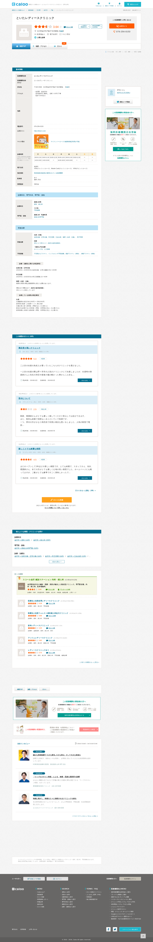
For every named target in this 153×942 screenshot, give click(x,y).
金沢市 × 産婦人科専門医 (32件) (26, 548)
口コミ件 (69, 27)
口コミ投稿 (40, 906)
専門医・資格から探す (69, 899)
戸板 (52, 10)
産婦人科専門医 (39, 217)
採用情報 (23, 929)
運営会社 (14, 929)
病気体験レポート (42, 899)
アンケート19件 (65, 589)
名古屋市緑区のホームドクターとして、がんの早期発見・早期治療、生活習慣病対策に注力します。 (61, 801)
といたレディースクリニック (35, 17)
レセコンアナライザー (118, 906)
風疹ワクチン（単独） (73, 253)
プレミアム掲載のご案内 (118, 894)
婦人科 (40, 204)
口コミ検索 (40, 897)
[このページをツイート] (115, 929)
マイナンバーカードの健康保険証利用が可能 (65, 141)
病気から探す (66, 892)
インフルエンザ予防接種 (56, 253)
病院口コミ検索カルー (18, 10)
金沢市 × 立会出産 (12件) (76, 556)
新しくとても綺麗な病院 (30, 449)
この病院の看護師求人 (84, 26)
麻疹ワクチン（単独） (88, 253)
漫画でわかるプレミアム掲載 (120, 897)
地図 (61, 31)
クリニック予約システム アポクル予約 (123, 902)
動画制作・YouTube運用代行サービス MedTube (126, 919)
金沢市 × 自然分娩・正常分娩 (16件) (28, 556)
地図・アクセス (32, 689)
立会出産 (58, 237)
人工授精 (47, 249)
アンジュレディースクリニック (40, 638)
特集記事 (40, 902)
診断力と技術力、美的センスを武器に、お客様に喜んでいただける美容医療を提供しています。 (61, 758)
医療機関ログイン (123, 158)
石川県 (39, 10)
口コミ (44, 689)
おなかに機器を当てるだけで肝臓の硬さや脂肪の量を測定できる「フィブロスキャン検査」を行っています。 (61, 780)
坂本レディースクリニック (38, 625)
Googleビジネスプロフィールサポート (123, 914)
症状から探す (66, 894)
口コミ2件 (52, 640)
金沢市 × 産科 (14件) (22, 540)
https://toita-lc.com (40, 131)
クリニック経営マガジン (118, 909)
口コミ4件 (52, 652)
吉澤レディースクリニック (44, 601)
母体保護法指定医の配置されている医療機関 (48, 173)
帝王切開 (51, 237)
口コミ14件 (52, 615)
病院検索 (30, 10)
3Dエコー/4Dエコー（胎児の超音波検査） (47, 243)
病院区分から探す (67, 904)
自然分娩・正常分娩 (40, 237)
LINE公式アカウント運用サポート (121, 916)
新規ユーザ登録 (109, 5)
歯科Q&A (40, 904)
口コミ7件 (52, 603)
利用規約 (89, 897)
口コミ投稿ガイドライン (94, 892)
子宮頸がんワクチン (40, 253)
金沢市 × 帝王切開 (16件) (54, 556)
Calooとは (98, 5)
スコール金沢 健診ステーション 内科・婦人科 (43, 580)
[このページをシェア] (108, 929)
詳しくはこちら (123, 149)
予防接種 (37, 210)
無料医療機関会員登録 (96, 26)
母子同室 (80, 237)
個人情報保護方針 (92, 899)
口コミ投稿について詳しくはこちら (57, 508)
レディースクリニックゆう (38, 650)
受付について (24, 398)
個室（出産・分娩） (69, 237)
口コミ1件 (51, 589)
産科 (35, 204)
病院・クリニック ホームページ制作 (122, 911)
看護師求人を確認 (89, 729)
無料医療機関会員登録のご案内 (121, 892)
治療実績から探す (67, 897)
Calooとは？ (41, 892)
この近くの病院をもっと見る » (89, 662)
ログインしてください (123, 92)
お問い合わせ (33, 929)
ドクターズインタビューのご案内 (121, 899)
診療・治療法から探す (69, 906)
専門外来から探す (67, 902)
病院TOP (20, 689)
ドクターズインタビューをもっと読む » (85, 816)
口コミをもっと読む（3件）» (85, 490)
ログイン (119, 5)
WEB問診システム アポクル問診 (121, 904)
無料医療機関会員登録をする (74, 715)
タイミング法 (38, 249)
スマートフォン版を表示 (130, 929)
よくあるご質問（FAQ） (94, 894)
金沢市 (46, 10)
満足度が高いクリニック (30, 348)
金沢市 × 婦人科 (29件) (42, 540)
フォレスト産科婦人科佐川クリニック (48, 613)
